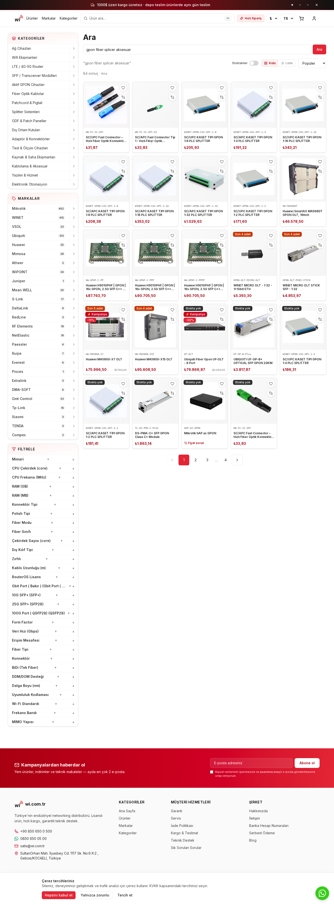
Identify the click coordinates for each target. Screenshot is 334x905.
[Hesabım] (314, 18)
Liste (289, 63)
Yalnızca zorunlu (95, 895)
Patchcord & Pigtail (27, 103)
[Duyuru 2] (300, 5)
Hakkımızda (258, 811)
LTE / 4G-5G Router (27, 66)
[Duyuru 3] (308, 5)
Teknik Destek (182, 840)
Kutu (272, 63)
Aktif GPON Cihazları (28, 84)
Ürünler (32, 18)
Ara (319, 49)
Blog (252, 840)
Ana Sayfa (127, 811)
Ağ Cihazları (21, 48)
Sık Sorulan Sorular (186, 848)
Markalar (49, 18)
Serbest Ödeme (262, 833)
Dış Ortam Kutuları (26, 130)
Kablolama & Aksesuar (30, 166)
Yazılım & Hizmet (25, 175)
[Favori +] (123, 88)
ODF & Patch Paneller (29, 121)
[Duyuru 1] (292, 5)
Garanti (176, 811)
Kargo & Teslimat (184, 833)
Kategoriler (69, 18)
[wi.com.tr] (18, 18)
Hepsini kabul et (59, 895)
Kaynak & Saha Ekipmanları (33, 157)
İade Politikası (182, 825)
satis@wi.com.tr (32, 846)
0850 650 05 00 (33, 838)
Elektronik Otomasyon (29, 184)
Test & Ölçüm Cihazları (30, 148)
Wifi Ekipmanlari (24, 57)
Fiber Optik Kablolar (28, 94)
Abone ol (307, 763)
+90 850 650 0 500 (36, 831)
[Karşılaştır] (123, 97)
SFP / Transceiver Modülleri (34, 75)
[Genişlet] (73, 48)
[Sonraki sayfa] (237, 460)
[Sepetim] (301, 18)
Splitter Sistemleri (26, 112)
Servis (176, 818)
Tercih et (125, 895)
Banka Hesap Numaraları (269, 825)
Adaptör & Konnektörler (31, 139)
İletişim (254, 818)
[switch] (254, 63)
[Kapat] (317, 5)
